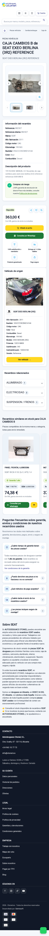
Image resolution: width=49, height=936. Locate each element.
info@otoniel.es (8, 753)
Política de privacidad (11, 820)
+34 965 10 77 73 (9, 747)
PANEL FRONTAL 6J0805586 (17, 467)
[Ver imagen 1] (16, 107)
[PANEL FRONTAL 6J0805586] (21, 449)
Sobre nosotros (8, 863)
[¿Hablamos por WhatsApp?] (43, 930)
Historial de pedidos (10, 782)
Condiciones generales (12, 831)
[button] (24, 383)
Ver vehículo (23, 359)
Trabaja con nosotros (11, 846)
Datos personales (9, 776)
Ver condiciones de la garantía (16, 568)
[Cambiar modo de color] (25, 13)
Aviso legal (7, 808)
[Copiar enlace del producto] (41, 210)
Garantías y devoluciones (12, 825)
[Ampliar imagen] (39, 97)
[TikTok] (17, 891)
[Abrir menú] (19, 13)
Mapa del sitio (8, 852)
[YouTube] (23, 891)
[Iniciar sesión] (32, 13)
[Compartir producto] (31, 210)
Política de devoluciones (28, 193)
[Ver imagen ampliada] (24, 83)
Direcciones (7, 788)
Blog (4, 875)
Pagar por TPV (8, 869)
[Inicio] (5, 30)
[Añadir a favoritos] (36, 210)
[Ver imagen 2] (30, 107)
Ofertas (5, 793)
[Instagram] (11, 891)
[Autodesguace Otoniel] (9, 5)
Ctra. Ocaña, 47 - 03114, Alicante (15, 742)
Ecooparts (6, 857)
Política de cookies (10, 814)
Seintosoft (19, 909)
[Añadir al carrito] (34, 505)
